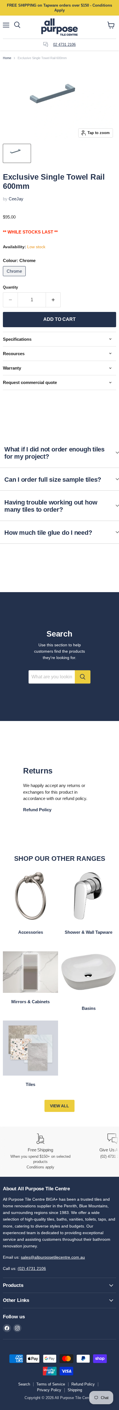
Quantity (10, 287)
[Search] (82, 677)
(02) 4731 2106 (32, 1268)
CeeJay (16, 198)
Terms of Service (50, 1384)
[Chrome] (15, 277)
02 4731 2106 (64, 44)
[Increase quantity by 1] (53, 299)
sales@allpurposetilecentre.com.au (53, 1257)
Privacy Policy (49, 1390)
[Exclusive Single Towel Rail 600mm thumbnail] (17, 153)
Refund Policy (83, 1384)
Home (7, 58)
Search (24, 1384)
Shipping (75, 1390)
